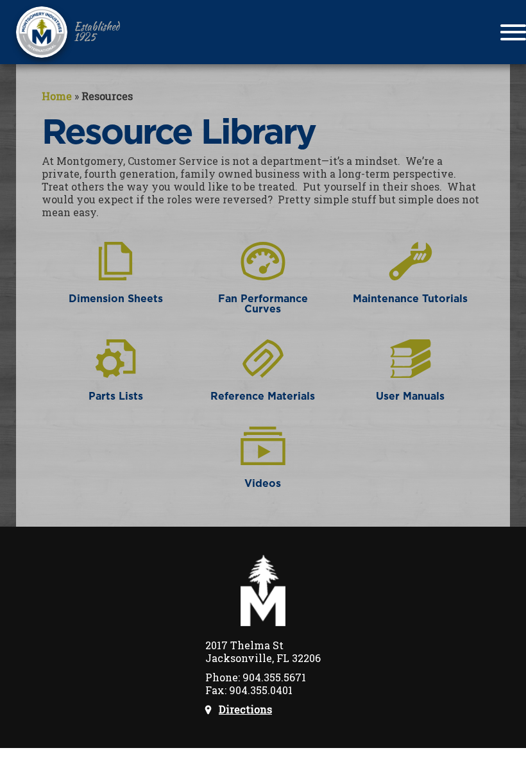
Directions (245, 709)
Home (57, 96)
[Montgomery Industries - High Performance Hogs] (41, 32)
